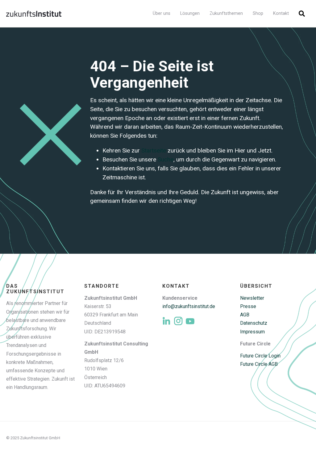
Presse (248, 306)
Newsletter (252, 298)
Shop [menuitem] (258, 13)
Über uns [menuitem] (161, 13)
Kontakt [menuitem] (281, 13)
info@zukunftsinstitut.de (188, 306)
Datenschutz (253, 323)
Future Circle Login (260, 356)
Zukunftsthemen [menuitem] (226, 13)
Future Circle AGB (259, 364)
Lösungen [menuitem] (190, 13)
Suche (165, 159)
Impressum (252, 332)
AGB (244, 315)
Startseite (153, 150)
